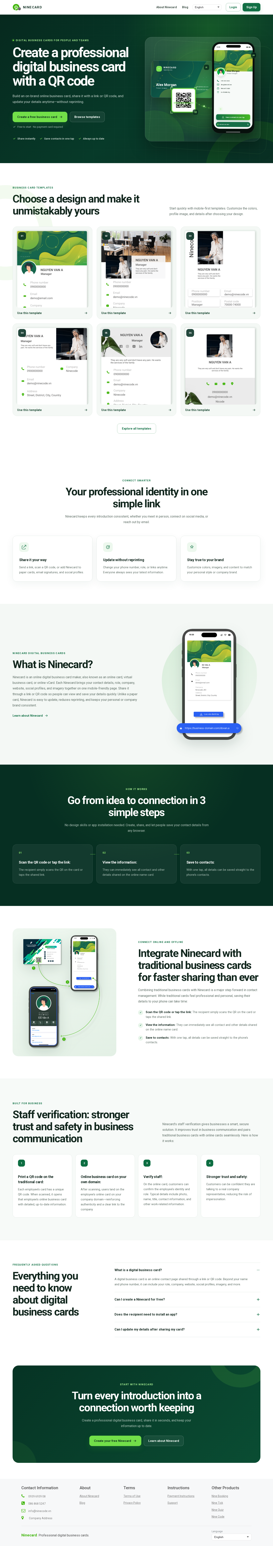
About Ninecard (166, 7)
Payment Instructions (180, 1496)
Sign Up (251, 7)
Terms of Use (132, 1496)
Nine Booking (220, 1496)
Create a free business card (37, 117)
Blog (185, 7)
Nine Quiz (218, 1509)
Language (217, 1531)
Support (172, 1502)
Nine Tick (217, 1502)
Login (233, 7)
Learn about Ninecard (28, 715)
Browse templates (87, 117)
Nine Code (218, 1516)
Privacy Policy (132, 1502)
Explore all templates (136, 428)
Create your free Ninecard (112, 1441)
